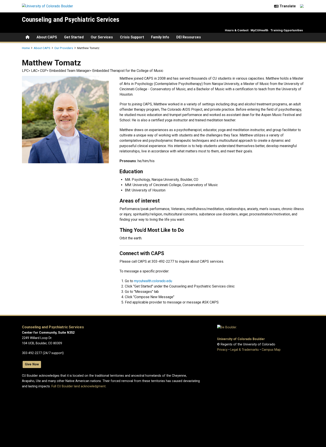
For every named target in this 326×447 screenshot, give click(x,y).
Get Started (74, 37)
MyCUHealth (259, 30)
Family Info (160, 37)
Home (26, 48)
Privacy (222, 350)
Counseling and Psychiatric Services (70, 19)
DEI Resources (188, 37)
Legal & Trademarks (244, 350)
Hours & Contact (236, 30)
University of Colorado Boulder (241, 339)
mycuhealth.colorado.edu (153, 281)
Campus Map (271, 350)
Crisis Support (132, 37)
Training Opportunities (287, 30)
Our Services (102, 37)
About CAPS (47, 37)
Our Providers (63, 48)
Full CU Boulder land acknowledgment (78, 386)
